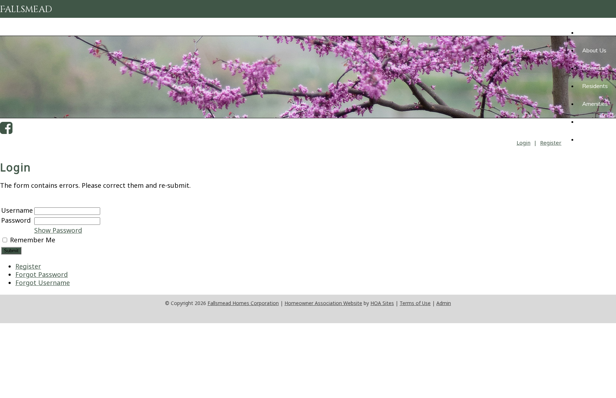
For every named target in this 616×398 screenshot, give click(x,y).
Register (550, 142)
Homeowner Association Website (323, 303)
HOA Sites (382, 303)
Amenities (595, 103)
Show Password (58, 230)
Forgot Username (42, 282)
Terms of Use (415, 303)
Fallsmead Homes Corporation (243, 303)
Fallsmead (26, 9)
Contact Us (596, 139)
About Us (594, 50)
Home (585, 32)
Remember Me (32, 240)
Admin (443, 303)
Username (17, 210)
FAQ (588, 121)
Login (523, 142)
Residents (595, 85)
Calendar (593, 68)
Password (16, 220)
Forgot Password (41, 274)
